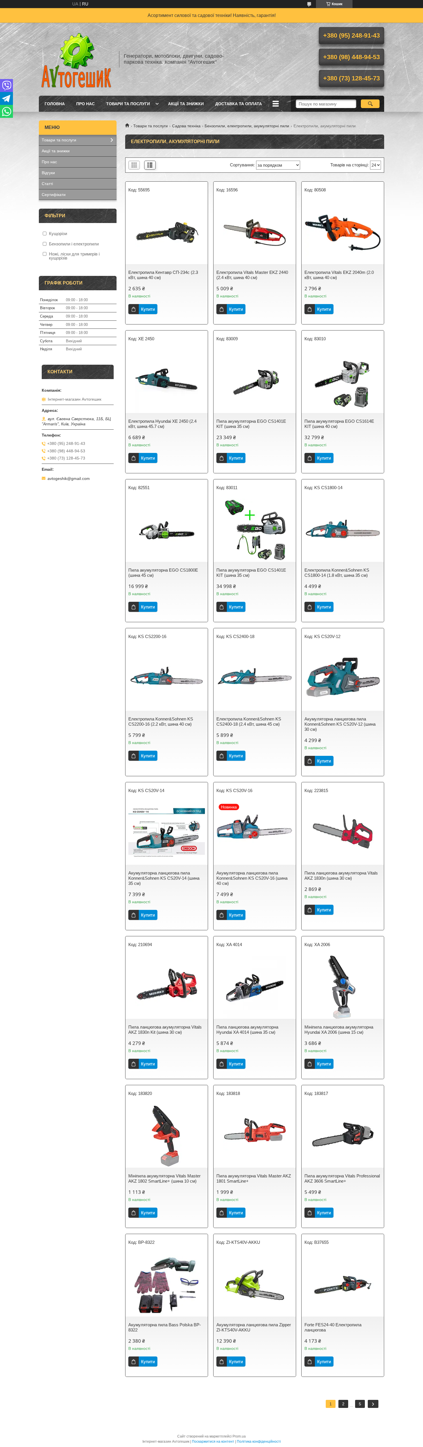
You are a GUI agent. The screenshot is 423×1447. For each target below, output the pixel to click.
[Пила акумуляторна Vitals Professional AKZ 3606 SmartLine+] (342, 1136)
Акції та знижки (186, 103)
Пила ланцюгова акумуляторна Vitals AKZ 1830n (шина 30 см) (341, 875)
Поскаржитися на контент (213, 1442)
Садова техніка (186, 126)
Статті (47, 183)
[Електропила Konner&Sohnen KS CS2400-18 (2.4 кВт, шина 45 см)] (254, 679)
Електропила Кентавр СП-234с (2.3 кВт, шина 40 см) (163, 275)
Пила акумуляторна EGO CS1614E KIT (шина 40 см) (339, 424)
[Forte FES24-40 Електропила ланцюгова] (342, 1285)
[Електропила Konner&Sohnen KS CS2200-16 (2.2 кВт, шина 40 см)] (166, 679)
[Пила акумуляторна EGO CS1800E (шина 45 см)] (166, 530)
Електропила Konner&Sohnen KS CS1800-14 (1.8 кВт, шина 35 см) (336, 573)
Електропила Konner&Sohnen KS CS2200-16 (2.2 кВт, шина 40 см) (160, 721)
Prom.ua (239, 1436)
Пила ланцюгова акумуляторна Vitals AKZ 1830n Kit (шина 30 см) (165, 1030)
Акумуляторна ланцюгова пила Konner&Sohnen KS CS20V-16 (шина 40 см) (251, 878)
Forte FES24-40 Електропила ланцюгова (332, 1327)
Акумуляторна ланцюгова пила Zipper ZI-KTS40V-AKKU (253, 1327)
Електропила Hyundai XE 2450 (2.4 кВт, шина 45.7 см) (162, 424)
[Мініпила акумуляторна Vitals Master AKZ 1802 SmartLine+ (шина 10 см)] (166, 1136)
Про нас (85, 103)
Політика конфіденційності (259, 1442)
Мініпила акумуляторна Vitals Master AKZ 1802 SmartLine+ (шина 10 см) (164, 1178)
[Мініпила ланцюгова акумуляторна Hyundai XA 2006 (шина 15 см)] (342, 987)
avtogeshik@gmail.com (68, 478)
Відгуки (48, 172)
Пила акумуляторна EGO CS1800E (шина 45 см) (163, 573)
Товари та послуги (128, 103)
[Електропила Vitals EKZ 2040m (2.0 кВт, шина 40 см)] (342, 232)
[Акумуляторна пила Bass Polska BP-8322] (166, 1285)
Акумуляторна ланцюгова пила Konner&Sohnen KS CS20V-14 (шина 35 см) (163, 878)
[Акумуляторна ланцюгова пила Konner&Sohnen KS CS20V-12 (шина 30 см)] (342, 679)
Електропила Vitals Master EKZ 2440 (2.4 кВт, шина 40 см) (252, 275)
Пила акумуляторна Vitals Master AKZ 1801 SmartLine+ (253, 1178)
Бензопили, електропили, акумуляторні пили (247, 126)
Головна (55, 103)
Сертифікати (54, 194)
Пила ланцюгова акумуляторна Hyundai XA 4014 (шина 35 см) (247, 1030)
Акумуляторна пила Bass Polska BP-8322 (164, 1327)
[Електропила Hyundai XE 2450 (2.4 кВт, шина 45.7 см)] (166, 381)
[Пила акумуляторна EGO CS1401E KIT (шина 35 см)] (254, 381)
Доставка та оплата (238, 103)
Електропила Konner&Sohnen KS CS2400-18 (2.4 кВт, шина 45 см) (248, 721)
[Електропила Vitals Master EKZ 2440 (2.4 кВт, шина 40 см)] (254, 232)
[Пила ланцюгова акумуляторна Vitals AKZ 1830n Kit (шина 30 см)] (166, 987)
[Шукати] (370, 103)
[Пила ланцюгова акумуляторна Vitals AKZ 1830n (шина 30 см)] (342, 833)
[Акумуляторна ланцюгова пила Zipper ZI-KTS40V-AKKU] (254, 1285)
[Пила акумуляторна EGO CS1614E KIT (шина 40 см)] (342, 381)
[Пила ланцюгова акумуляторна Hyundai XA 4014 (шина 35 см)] (254, 987)
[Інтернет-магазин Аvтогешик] (76, 59)
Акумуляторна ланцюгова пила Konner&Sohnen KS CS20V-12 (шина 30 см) (340, 724)
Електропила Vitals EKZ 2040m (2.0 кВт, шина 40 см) (339, 275)
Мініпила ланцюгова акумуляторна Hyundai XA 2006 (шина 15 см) (338, 1030)
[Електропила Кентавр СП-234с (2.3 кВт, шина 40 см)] (166, 232)
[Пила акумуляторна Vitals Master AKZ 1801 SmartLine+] (254, 1136)
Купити (148, 309)
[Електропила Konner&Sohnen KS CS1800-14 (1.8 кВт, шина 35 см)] (342, 530)
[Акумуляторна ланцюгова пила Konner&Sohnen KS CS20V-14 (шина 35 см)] (166, 833)
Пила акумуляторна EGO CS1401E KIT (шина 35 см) (251, 424)
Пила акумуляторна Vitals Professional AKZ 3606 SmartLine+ (342, 1178)
